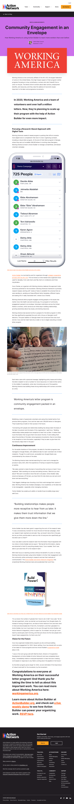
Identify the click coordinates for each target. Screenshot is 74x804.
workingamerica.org (25, 693)
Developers (64, 777)
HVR (28, 769)
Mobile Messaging (53, 756)
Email (50, 754)
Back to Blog (7, 14)
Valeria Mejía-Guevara (38, 41)
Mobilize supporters (41, 777)
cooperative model (53, 647)
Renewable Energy (22, 800)
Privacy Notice (6, 800)
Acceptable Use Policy (41, 800)
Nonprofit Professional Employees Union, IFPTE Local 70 (16, 774)
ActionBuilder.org (23, 703)
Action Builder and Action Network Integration (39, 559)
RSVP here (26, 713)
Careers (63, 762)
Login (69, 3)
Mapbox (14, 761)
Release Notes (52, 779)
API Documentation (65, 783)
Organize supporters (42, 779)
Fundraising (52, 762)
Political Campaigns (41, 766)
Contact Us (63, 764)
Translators (33, 800)
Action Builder (16, 275)
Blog (50, 781)
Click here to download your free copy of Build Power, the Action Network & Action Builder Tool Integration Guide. (34, 613)
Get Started (66, 7)
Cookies (28, 800)
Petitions (51, 758)
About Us (51, 777)
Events (50, 760)
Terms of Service (13, 800)
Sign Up (43, 743)
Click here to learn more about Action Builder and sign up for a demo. (24, 270)
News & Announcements (37, 22)
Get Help (63, 775)
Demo (57, 7)
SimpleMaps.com (23, 765)
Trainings (63, 773)
